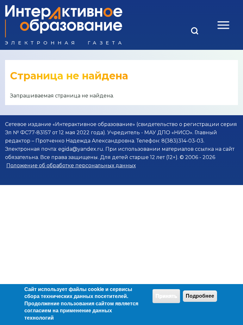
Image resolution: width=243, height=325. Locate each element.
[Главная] (63, 25)
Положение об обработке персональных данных (71, 165)
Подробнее (200, 296)
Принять (166, 296)
